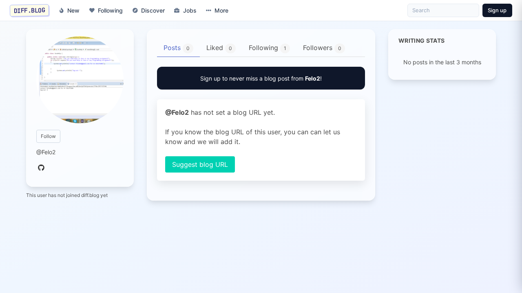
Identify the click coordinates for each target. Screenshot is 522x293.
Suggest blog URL (200, 164)
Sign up (497, 10)
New (73, 10)
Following (110, 10)
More (221, 10)
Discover (153, 10)
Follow (48, 136)
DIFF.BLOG (29, 10)
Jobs (190, 10)
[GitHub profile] (41, 168)
